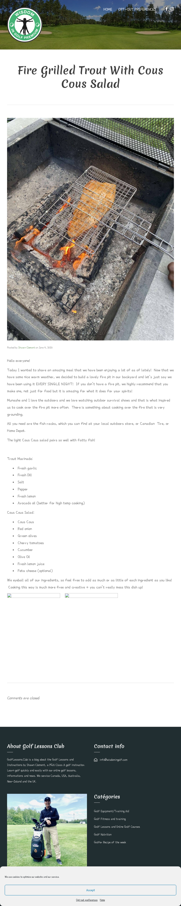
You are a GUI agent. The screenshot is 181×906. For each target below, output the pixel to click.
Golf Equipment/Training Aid (111, 811)
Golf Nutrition (102, 834)
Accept (90, 890)
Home (102, 899)
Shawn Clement (26, 347)
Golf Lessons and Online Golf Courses (117, 826)
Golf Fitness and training (110, 819)
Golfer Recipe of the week (110, 842)
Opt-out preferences (87, 899)
